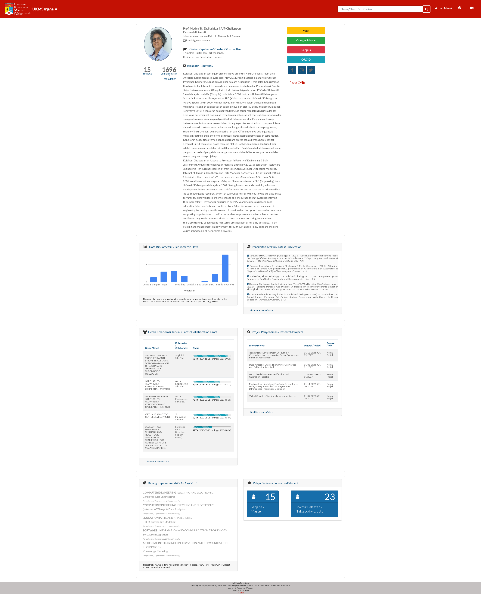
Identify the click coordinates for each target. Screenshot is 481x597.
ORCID (306, 59)
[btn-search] (426, 9)
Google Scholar (306, 40)
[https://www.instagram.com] (301, 69)
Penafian (240, 593)
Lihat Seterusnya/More (261, 310)
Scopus (306, 50)
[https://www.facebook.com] (292, 69)
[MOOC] (472, 7)
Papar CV (296, 82)
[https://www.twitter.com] (311, 69)
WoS (306, 30)
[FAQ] (460, 7)
